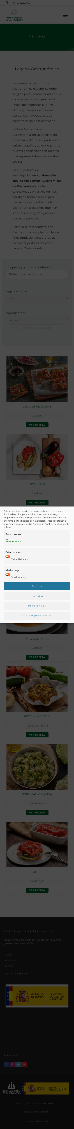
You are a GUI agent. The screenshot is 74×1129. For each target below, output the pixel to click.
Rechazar (37, 596)
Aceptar (37, 586)
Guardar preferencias (37, 615)
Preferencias (37, 605)
